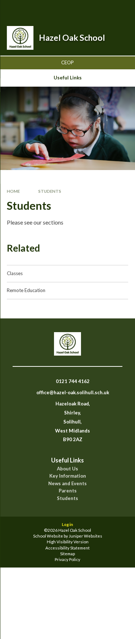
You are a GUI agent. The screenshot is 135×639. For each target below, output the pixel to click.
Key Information (67, 476)
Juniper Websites (85, 536)
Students (49, 191)
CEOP (67, 62)
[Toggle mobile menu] (120, 10)
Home (13, 191)
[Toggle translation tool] (102, 10)
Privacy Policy (67, 559)
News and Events (67, 483)
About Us (67, 468)
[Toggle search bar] (84, 10)
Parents (68, 491)
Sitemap (67, 553)
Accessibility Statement (67, 547)
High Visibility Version (68, 541)
